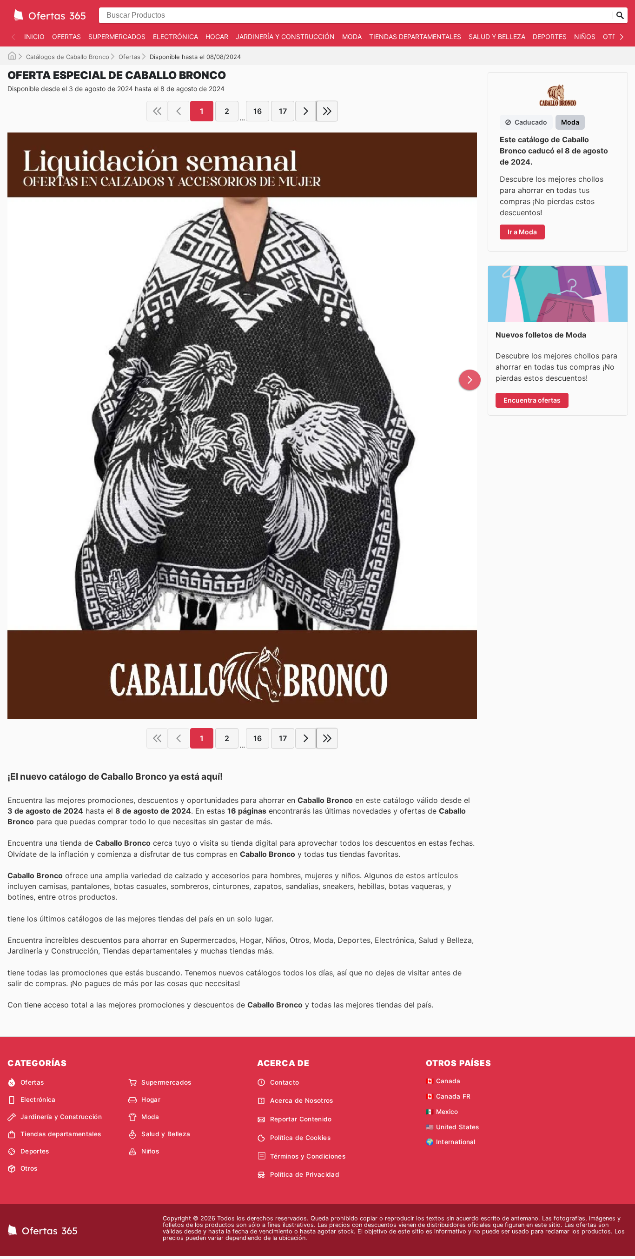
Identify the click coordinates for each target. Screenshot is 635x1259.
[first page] (157, 111)
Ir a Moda (522, 232)
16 (257, 111)
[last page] (327, 111)
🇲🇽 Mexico (442, 1111)
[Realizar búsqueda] (620, 15)
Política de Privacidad (304, 1174)
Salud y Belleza (497, 36)
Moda (352, 36)
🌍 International (451, 1142)
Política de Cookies (300, 1137)
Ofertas (66, 36)
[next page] (306, 111)
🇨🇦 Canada (443, 1081)
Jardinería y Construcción (285, 36)
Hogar (216, 36)
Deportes (550, 36)
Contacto (284, 1082)
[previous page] (178, 111)
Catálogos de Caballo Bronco (67, 56)
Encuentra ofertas (532, 400)
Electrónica (175, 36)
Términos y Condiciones (307, 1156)
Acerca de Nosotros (301, 1100)
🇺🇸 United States (452, 1127)
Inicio (34, 36)
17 (283, 111)
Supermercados (117, 36)
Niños (584, 36)
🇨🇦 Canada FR (448, 1096)
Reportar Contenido (301, 1119)
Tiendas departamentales (415, 36)
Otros (29, 1168)
